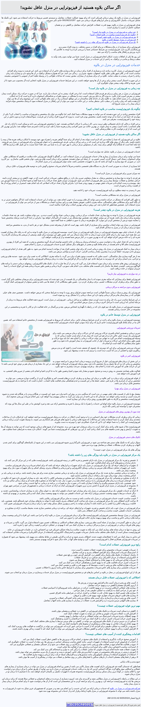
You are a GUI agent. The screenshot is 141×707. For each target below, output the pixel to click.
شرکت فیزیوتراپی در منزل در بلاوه (125, 688)
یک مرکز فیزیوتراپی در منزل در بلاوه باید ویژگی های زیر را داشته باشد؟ (105, 42)
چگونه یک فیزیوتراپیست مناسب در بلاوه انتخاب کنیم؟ (113, 34)
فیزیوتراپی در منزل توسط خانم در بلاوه (119, 40)
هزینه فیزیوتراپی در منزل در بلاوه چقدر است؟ (116, 37)
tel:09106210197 (80, 704)
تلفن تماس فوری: (117, 705)
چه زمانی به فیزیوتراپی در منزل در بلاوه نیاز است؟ (114, 32)
